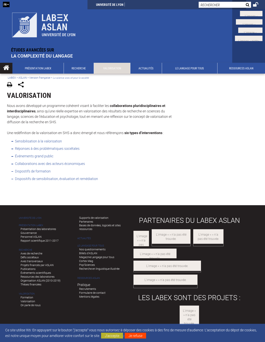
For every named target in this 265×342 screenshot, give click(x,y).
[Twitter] (251, 13)
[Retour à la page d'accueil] (43, 23)
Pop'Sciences (87, 265)
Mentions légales (89, 296)
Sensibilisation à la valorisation (38, 141)
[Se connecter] (258, 5)
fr (5, 4)
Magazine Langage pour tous (96, 257)
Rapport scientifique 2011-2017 (40, 240)
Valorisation (27, 293)
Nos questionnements (92, 249)
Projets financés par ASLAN (37, 265)
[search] (225, 5)
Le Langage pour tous (90, 245)
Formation (27, 297)
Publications (28, 269)
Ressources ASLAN (88, 278)
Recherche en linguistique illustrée (99, 268)
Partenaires (86, 221)
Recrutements (87, 289)
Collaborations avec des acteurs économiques (50, 163)
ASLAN (22, 77)
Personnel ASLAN (31, 237)
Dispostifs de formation (33, 171)
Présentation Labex (31, 225)
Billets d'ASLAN (88, 253)
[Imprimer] (11, 85)
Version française (39, 77)
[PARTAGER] (22, 85)
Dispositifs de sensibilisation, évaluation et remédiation (56, 178)
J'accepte (112, 335)
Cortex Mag (86, 261)
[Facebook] (249, 21)
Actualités (84, 238)
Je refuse (135, 335)
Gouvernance (29, 233)
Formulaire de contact (92, 293)
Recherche (25, 250)
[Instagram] (248, 38)
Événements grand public (34, 156)
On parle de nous (31, 305)
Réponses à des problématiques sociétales (47, 148)
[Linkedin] (250, 29)
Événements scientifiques (36, 273)
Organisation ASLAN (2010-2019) (41, 280)
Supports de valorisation (93, 218)
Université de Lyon (109, 5)
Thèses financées (31, 284)
